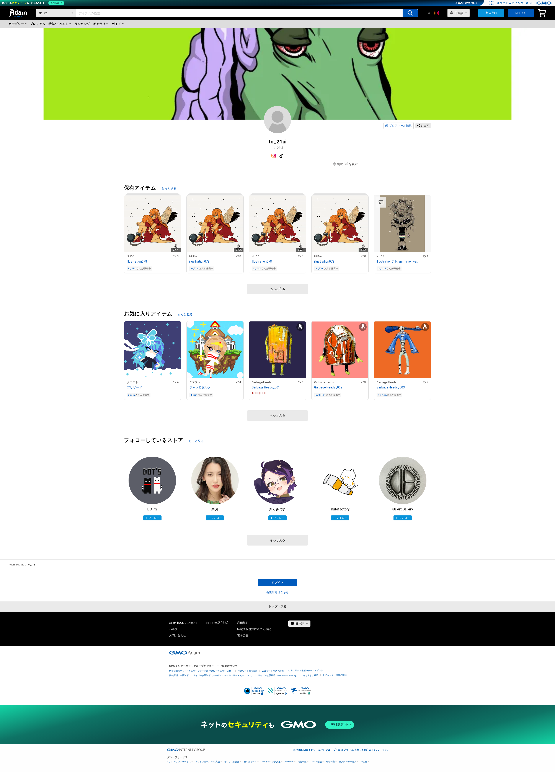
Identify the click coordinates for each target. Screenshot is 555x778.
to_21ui (132, 268)
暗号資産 (330, 761)
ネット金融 (316, 761)
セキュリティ (250, 761)
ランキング (82, 23)
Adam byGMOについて (183, 622)
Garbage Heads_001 (266, 387)
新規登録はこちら (277, 592)
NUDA (130, 256)
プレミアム (37, 24)
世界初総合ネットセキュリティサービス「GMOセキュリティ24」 (201, 671)
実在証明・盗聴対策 (179, 675)
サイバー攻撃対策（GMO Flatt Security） (278, 675)
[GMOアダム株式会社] (184, 653)
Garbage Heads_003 (391, 387)
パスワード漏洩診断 (247, 671)
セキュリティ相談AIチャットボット (305, 670)
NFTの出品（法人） (217, 622)
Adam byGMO (16, 564)
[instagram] (436, 13)
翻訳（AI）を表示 (347, 164)
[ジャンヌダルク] (215, 360)
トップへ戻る (277, 606)
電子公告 (242, 635)
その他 (364, 761)
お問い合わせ (177, 635)
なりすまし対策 (310, 675)
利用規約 (242, 622)
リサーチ (289, 761)
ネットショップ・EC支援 (207, 761)
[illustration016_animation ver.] (402, 234)
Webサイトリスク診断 (273, 671)
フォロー (154, 518)
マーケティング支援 (271, 761)
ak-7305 (382, 395)
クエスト (132, 382)
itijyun (131, 395)
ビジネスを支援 (231, 761)
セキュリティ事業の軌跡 (335, 675)
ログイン (520, 13)
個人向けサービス (347, 761)
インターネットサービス (179, 761)
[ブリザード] (152, 360)
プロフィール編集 (400, 125)
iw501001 (320, 395)
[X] (429, 13)
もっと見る (168, 188)
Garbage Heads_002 (328, 387)
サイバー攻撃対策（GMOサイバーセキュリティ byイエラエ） (223, 675)
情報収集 (302, 761)
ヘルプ (173, 629)
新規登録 (491, 13)
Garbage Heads (261, 382)
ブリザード (134, 387)
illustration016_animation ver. (397, 261)
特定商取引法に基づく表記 (254, 629)
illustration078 (137, 261)
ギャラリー (100, 23)
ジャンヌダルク (200, 387)
